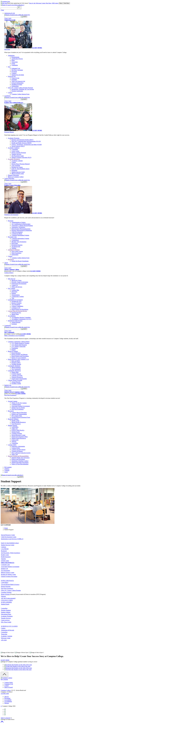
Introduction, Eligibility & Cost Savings (22, 89)
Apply (6, 472)
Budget (13, 349)
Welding (13, 248)
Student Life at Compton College (14, 392)
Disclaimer (7, 698)
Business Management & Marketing (21, 230)
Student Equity (15, 432)
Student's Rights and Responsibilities (18, 456)
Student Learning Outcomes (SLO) (21, 157)
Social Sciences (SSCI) (18, 146)
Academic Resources (14, 159)
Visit (12, 298)
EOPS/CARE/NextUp (17, 430)
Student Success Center (18, 172)
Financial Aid (11, 76)
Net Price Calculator (17, 70)
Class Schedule (15, 165)
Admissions (11, 55)
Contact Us (14, 285)
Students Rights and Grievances (20, 457)
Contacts (13, 73)
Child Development (17, 232)
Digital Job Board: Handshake (20, 261)
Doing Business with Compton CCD (18, 359)
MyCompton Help (16, 416)
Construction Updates (17, 296)
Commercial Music (16, 233)
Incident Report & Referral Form (20, 417)
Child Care (14, 428)
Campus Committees (17, 306)
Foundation (14, 348)
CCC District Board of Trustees (20, 343)
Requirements (15, 57)
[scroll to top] (2, 722)
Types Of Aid (15, 78)
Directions (14, 291)
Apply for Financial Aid (18, 81)
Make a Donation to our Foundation (14, 335)
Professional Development (18, 283)
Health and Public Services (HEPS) (21, 143)
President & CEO (16, 301)
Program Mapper (9, 132)
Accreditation (11, 316)
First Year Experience (10, 395)
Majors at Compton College (16, 177)
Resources (11, 259)
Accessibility (8, 700)
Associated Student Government (20, 406)
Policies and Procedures (18, 459)
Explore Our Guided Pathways (13, 102)
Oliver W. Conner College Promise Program (20, 87)
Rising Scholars (5, 594)
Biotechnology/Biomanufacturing (20, 229)
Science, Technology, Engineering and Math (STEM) (26, 144)
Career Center (15, 151)
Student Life (7, 385)
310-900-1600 (5, 693)
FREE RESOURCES (7, 562)
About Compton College (11, 269)
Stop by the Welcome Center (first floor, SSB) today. (44, 3)
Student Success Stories (18, 407)
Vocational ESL (15, 246)
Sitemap (6, 703)
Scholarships (15, 86)
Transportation (15, 295)
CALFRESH (5, 549)
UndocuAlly (15, 440)
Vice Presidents (15, 304)
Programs (10, 221)
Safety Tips (14, 454)
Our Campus (11, 288)
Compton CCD (15, 308)
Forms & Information (17, 83)
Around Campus (12, 401)
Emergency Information (18, 446)
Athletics (6, 469)
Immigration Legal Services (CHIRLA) (12, 539)
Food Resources (16, 424)
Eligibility (14, 79)
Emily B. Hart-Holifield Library (20, 168)
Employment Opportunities (19, 378)
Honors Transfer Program (18, 152)
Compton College (6, 690)
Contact (10, 92)
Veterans (13, 441)
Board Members (16, 353)
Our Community (9, 332)
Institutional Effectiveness (15, 320)
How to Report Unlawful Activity (21, 453)
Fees (9, 67)
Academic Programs (13, 138)
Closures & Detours (17, 451)
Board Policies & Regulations (19, 309)
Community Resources (14, 370)
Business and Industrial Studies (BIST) (22, 139)
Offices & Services (16, 287)
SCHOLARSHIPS (6, 602)
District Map (15, 372)
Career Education (9, 178)
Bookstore (14, 170)
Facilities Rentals (16, 364)
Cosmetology (15, 240)
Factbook (14, 324)
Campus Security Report (18, 449)
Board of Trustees (16, 303)
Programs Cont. (12, 237)
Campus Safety (12, 445)
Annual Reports (15, 322)
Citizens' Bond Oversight (15, 380)
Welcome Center (5, 638)
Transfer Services (16, 154)
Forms (13, 63)
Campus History (9, 272)
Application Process (17, 58)
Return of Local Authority (18, 357)
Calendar (6, 470)
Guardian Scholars (16, 433)
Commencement (16, 404)
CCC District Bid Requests (19, 345)
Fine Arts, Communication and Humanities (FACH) (26, 141)
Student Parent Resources (18, 438)
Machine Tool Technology (18, 241)
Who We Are (11, 279)
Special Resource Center (18, 435)
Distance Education (13, 175)
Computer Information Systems (20, 235)
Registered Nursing (16, 245)
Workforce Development (11, 214)
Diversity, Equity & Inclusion (19, 282)
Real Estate (14, 243)
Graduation (14, 65)
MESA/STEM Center (17, 173)
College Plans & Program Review (17, 311)
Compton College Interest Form (20, 94)
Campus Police (15, 448)
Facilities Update (16, 383)
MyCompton (8, 467)
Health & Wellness (13, 419)
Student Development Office (19, 436)
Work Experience (16, 253)
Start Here (7, 49)
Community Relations (14, 366)
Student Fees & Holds (17, 75)
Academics (7, 96)
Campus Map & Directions (19, 412)
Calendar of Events (16, 375)
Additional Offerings (14, 250)
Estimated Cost (15, 68)
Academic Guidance (13, 148)
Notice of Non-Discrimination (19, 464)
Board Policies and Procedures (20, 356)
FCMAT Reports (16, 374)
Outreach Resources (17, 377)
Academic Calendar (17, 160)
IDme (13, 60)
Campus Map (15, 290)
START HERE (5, 660)
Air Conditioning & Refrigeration (20, 224)
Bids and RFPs (15, 361)
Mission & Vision (16, 280)
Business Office (15, 362)
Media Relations (16, 367)
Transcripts (14, 62)
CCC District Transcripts (18, 346)
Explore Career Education (12, 185)
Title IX (6, 696)
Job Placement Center (17, 156)
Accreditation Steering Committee (21, 317)
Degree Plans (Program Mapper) (20, 164)
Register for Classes (17, 167)
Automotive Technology (18, 227)
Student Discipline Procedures (19, 462)
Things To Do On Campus (19, 403)
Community (7, 325)
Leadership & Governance (15, 299)
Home (6, 528)
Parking (13, 293)
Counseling (14, 149)
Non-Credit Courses (17, 251)
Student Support (12, 425)
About (6, 262)
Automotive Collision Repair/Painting (22, 225)
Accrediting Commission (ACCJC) (21, 319)
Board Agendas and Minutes (19, 354)
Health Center (15, 420)
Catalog (13, 162)
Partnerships (14, 254)
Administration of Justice (18, 222)
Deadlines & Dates (16, 84)
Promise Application (17, 91)
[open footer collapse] (4, 674)
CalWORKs (14, 427)
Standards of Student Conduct (19, 461)
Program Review (16, 312)
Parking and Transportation (19, 414)
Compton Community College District (18, 341)
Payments (14, 71)
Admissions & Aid (9, 13)
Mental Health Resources (18, 422)
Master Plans (15, 314)
